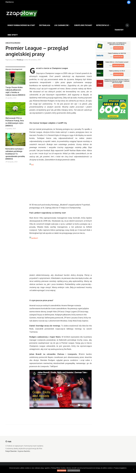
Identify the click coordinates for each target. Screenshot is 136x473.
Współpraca (9, 2)
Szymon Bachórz (24, 451)
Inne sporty (13, 35)
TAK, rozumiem (61, 470)
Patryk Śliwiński (11, 451)
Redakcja (20, 60)
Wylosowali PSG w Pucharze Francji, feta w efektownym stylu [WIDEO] (14, 122)
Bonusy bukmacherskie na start (21, 25)
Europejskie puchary (83, 25)
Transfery (118, 30)
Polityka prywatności (73, 470)
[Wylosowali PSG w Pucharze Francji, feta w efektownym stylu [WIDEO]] (15, 109)
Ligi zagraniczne (61, 25)
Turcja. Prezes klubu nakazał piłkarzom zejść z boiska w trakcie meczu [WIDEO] (15, 91)
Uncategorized (12, 43)
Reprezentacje (102, 25)
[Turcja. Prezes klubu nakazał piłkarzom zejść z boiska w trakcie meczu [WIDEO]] (15, 78)
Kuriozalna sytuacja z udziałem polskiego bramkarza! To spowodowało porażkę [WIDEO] (15, 154)
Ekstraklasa (44, 25)
